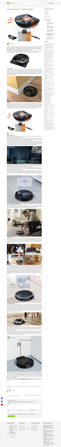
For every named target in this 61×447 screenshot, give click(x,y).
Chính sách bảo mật (34, 430)
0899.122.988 (48, 441)
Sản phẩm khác (46, 14)
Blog (50, 0)
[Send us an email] (12, 435)
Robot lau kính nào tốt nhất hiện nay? (48, 88)
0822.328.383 (10, 430)
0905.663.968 (15, 429)
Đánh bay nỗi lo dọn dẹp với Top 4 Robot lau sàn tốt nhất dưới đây (48, 125)
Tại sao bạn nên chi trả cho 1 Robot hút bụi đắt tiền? (48, 117)
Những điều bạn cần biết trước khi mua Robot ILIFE (48, 82)
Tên (8, 410)
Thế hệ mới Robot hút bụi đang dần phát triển (48, 108)
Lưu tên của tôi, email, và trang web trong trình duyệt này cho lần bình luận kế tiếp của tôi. (22, 414)
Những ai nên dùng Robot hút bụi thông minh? (48, 77)
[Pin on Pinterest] (25, 383)
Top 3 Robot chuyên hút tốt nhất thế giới (48, 112)
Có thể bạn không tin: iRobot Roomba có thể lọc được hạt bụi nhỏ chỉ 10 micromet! (48, 48)
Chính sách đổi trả (33, 427)
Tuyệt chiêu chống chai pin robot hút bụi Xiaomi (48, 115)
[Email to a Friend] (24, 383)
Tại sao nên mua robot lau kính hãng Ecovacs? (48, 119)
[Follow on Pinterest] (13, 435)
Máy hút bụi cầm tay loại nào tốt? (48, 71)
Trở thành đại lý (41, 0)
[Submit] (37, 3)
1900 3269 (49, 3)
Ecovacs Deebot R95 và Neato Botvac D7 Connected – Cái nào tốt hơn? (49, 53)
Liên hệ (53, 0)
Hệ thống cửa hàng (46, 0)
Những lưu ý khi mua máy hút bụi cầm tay (49, 79)
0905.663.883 (10, 426)
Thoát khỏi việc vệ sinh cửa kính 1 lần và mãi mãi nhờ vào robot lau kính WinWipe (49, 106)
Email (20, 410)
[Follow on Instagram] (9, 435)
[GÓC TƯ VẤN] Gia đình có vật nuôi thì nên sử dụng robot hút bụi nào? (48, 123)
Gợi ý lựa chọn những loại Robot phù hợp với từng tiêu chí (48, 57)
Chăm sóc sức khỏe (47, 16)
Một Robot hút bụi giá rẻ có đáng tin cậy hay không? (48, 75)
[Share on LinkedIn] (27, 383)
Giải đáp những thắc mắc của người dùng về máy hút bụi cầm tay (48, 55)
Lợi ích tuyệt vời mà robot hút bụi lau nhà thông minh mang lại (48, 70)
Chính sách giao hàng (34, 428)
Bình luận (9, 403)
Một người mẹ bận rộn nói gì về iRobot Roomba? (49, 73)
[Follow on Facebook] (7, 435)
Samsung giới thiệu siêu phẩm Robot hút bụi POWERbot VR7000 (48, 94)
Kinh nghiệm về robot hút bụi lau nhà (24, 428)
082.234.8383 (10, 428)
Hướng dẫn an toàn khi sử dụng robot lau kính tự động (49, 60)
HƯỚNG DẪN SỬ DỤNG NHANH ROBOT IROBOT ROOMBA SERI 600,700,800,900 (50, 34)
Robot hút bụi (46, 11)
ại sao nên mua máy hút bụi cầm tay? (49, 129)
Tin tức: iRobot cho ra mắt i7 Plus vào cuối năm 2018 (49, 110)
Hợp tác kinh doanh (22, 427)
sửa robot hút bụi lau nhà (47, 99)
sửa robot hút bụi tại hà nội (47, 102)
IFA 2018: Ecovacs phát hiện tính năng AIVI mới (49, 63)
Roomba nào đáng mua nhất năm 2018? (48, 92)
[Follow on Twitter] (10, 435)
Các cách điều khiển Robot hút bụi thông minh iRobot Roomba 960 (50, 30)
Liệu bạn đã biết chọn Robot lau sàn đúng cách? (48, 66)
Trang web (32, 410)
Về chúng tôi (32, 0)
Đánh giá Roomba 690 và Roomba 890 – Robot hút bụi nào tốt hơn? (49, 128)
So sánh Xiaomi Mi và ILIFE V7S (48, 95)
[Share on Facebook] (21, 383)
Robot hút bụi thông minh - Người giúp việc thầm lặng (49, 87)
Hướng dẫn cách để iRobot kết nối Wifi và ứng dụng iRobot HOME (50, 27)
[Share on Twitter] (22, 383)
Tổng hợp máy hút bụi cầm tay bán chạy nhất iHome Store (48, 121)
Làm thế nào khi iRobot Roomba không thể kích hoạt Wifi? (50, 38)
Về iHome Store (21, 425)
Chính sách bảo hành (34, 425)
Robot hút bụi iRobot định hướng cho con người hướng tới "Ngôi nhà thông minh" (49, 84)
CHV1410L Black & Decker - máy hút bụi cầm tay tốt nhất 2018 (48, 45)
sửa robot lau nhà (46, 103)
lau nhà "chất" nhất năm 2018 (48, 64)
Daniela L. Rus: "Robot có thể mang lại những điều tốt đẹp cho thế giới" (49, 51)
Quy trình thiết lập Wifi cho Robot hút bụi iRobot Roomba (50, 23)
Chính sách (36, 0)
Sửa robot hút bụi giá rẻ (47, 98)
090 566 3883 (52, 3)
